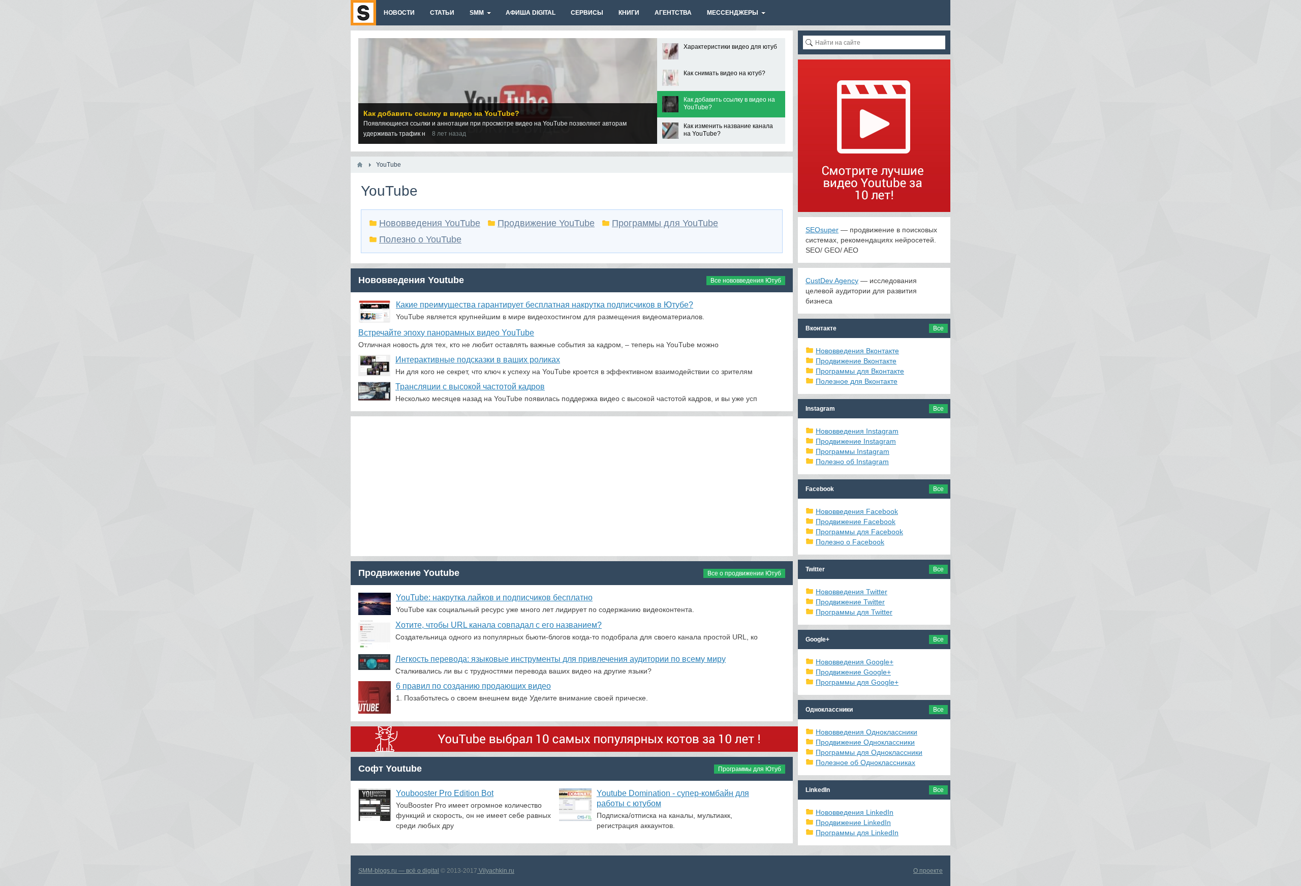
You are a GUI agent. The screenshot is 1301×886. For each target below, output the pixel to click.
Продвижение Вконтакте (856, 361)
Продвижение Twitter (850, 602)
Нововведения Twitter (851, 592)
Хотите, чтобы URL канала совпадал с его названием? (498, 625)
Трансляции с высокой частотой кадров (470, 386)
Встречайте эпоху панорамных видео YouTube (446, 332)
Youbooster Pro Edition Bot (444, 793)
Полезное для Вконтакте (856, 381)
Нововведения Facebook (857, 511)
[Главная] (360, 165)
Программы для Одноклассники (869, 752)
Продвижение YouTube (546, 223)
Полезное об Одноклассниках (865, 762)
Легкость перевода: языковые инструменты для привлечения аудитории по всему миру (560, 659)
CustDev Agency (832, 281)
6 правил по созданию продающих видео (473, 686)
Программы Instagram (852, 451)
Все (938, 328)
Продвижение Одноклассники (865, 742)
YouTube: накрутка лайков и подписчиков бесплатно (494, 597)
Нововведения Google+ (854, 662)
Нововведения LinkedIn (854, 812)
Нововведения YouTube (429, 223)
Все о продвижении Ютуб (744, 573)
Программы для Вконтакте (860, 371)
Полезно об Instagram (852, 461)
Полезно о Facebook (850, 542)
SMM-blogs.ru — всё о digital (398, 870)
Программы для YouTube (665, 223)
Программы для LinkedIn (857, 833)
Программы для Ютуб (749, 769)
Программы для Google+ (857, 682)
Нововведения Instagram (857, 431)
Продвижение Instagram (856, 441)
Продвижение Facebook (855, 521)
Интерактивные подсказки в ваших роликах (477, 359)
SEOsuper (822, 230)
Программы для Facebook (859, 532)
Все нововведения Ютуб (745, 280)
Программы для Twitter (854, 612)
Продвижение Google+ (853, 672)
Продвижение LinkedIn (853, 822)
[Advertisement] (572, 487)
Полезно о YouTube (420, 239)
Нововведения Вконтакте (857, 351)
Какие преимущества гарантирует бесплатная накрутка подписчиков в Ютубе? (544, 304)
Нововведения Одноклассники (866, 732)
